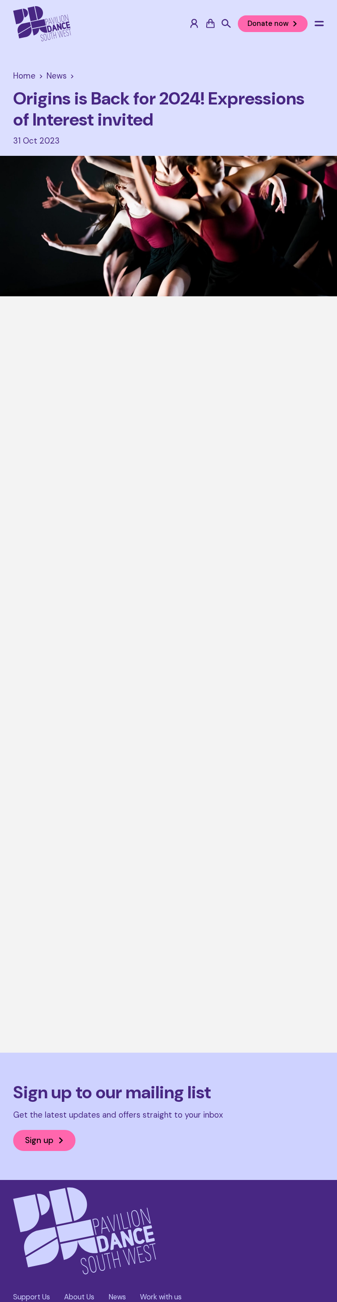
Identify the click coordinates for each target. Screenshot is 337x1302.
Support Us (31, 1297)
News (117, 1297)
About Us (79, 1297)
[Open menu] (319, 23)
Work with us (161, 1297)
